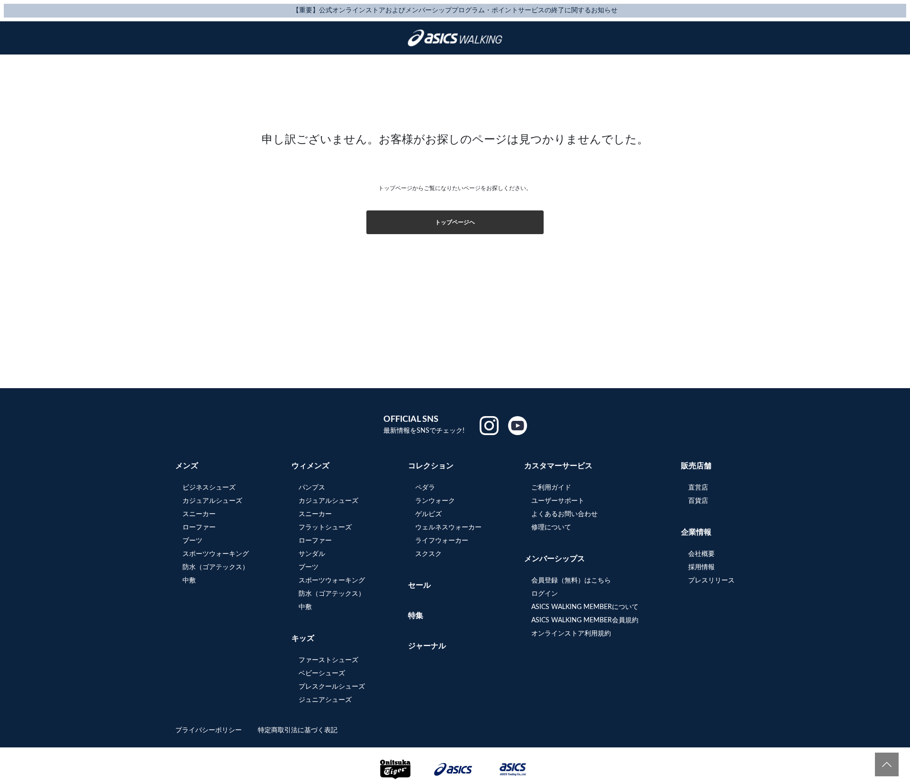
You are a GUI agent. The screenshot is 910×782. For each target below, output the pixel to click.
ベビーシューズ (322, 673)
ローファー (199, 527)
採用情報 (701, 567)
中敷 (189, 580)
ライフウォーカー (441, 540)
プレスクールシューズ (332, 686)
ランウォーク (435, 501)
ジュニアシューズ (325, 700)
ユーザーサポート (557, 501)
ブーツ (192, 540)
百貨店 (698, 501)
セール (419, 585)
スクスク (428, 554)
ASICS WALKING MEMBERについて (584, 607)
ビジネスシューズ (209, 487)
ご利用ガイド (551, 487)
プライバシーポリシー (209, 730)
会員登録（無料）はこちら (571, 580)
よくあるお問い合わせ (564, 514)
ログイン (544, 594)
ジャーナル (427, 646)
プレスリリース (711, 580)
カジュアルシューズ (212, 501)
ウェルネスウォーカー (448, 527)
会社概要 (701, 554)
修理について (551, 527)
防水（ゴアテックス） (215, 567)
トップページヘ (455, 222)
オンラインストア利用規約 (571, 633)
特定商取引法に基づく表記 (297, 730)
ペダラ (425, 487)
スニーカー (199, 514)
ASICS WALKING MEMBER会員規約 (584, 620)
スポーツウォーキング (215, 554)
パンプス (312, 487)
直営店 (698, 487)
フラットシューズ (325, 527)
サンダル (312, 554)
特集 (415, 615)
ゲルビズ (428, 514)
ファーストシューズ (328, 660)
